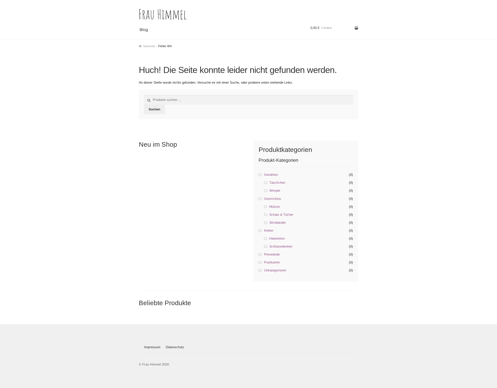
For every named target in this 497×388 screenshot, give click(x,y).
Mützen (274, 207)
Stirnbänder (277, 222)
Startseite (149, 46)
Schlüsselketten (280, 246)
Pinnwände (272, 254)
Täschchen (277, 182)
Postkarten (272, 262)
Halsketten (277, 238)
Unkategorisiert (275, 270)
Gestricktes (272, 199)
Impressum (152, 347)
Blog (144, 29)
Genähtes (271, 175)
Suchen (154, 109)
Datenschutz (175, 347)
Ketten (268, 230)
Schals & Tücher (281, 215)
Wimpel (274, 190)
